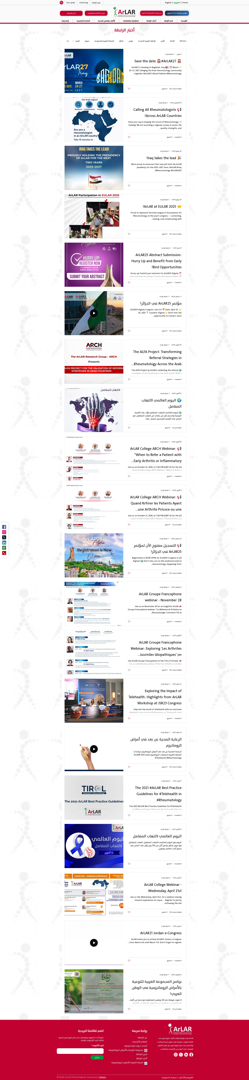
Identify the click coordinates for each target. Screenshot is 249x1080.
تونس (131, 41)
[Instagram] (4, 532)
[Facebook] (191, 1055)
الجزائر (121, 41)
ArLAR (172, 41)
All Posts (183, 41)
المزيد (77, 41)
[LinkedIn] (186, 1055)
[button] (131, 21)
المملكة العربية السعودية (104, 41)
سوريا (87, 41)
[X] (181, 1055)
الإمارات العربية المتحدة (146, 41)
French (184, 2)
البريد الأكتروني (98, 1045)
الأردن (163, 41)
